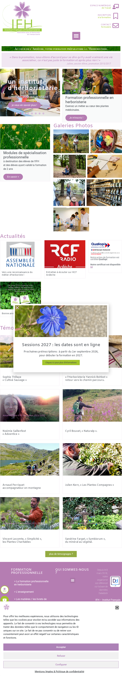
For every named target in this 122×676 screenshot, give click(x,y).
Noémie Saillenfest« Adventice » (14, 432)
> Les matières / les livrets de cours (30, 601)
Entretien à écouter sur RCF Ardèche (61, 274)
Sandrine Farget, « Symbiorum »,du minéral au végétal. (85, 540)
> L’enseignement (24, 591)
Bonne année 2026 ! (13, 313)
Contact (106, 24)
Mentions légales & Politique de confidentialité (59, 671)
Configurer (61, 664)
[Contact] (115, 25)
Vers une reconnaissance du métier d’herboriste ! (17, 274)
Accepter (61, 647)
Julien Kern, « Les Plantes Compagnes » (89, 485)
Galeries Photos (73, 126)
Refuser (61, 655)
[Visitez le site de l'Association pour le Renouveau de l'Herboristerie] (4, 590)
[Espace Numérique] (115, 6)
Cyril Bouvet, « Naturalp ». (81, 431)
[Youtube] (4, 600)
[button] (117, 607)
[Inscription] (115, 16)
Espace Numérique (100, 5)
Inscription (104, 15)
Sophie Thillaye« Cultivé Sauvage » (15, 378)
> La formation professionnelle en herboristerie (31, 583)
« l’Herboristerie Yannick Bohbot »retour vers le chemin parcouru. (86, 378)
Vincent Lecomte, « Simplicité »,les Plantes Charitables (22, 540)
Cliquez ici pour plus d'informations (61, 362)
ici (91, 267)
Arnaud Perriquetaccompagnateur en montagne (22, 486)
